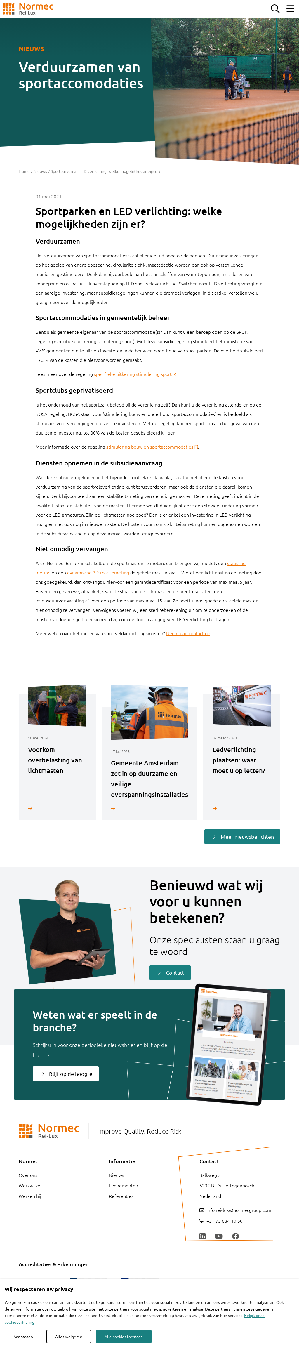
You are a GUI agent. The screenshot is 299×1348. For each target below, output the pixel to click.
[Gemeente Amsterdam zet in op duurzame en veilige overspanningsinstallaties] (149, 808)
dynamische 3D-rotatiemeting (98, 572)
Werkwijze (29, 1185)
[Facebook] (235, 1236)
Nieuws (40, 171)
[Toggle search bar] (275, 9)
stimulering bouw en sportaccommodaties (149, 446)
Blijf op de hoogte (70, 1074)
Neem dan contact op (188, 633)
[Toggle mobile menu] (290, 9)
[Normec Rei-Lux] (28, 9)
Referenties (121, 1196)
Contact (175, 973)
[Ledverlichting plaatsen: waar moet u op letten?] (242, 808)
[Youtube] (219, 1236)
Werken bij (30, 1196)
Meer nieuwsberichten (247, 836)
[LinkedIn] (202, 1236)
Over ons (28, 1175)
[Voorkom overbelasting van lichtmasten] (57, 808)
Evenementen (123, 1185)
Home (24, 171)
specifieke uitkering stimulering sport (133, 374)
